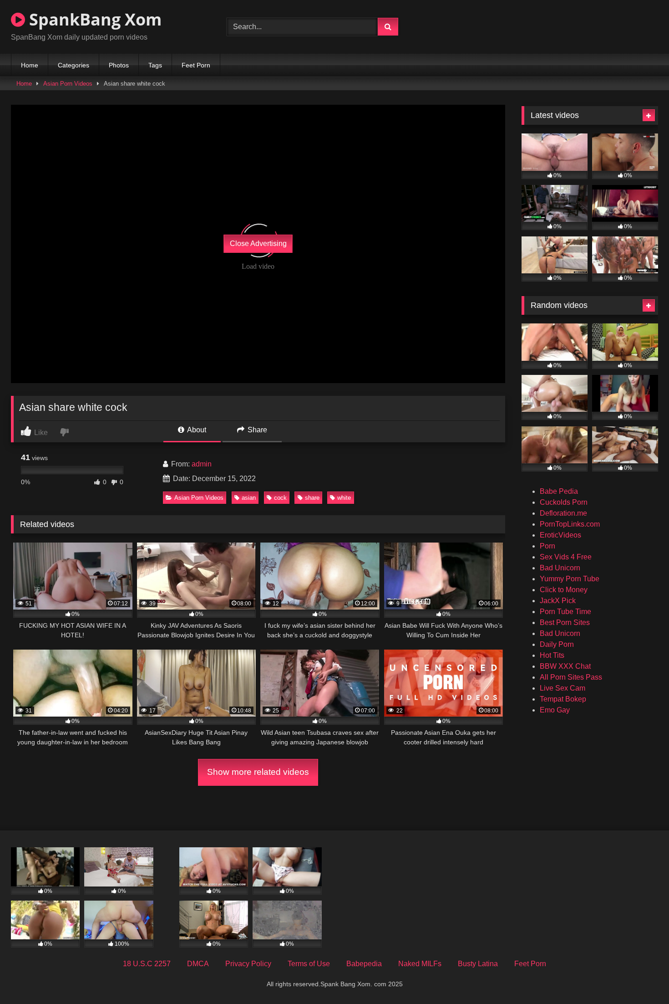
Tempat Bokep (563, 699)
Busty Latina (478, 964)
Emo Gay (555, 710)
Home (29, 65)
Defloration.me (563, 513)
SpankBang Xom (93, 19)
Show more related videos (258, 772)
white (344, 497)
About (196, 430)
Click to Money (564, 590)
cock (280, 497)
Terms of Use (309, 964)
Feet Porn (196, 65)
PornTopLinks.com (570, 524)
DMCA (198, 964)
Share (256, 430)
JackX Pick (558, 600)
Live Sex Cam (562, 688)
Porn (547, 546)
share (312, 497)
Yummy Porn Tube (569, 579)
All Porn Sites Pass (571, 677)
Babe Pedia (559, 491)
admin (202, 464)
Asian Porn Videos (67, 83)
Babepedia (364, 964)
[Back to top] (641, 977)
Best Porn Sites (565, 622)
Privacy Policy (248, 964)
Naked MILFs (419, 964)
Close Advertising (258, 243)
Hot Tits (552, 655)
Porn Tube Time (565, 611)
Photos (119, 65)
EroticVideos (560, 535)
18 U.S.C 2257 (147, 964)
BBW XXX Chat (565, 666)
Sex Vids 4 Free (566, 557)
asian (249, 497)
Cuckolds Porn (564, 502)
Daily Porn (557, 644)
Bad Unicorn (560, 568)
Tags (155, 65)
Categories (73, 65)
